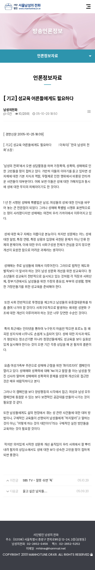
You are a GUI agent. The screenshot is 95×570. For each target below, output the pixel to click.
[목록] (89, 112)
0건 (9, 114)
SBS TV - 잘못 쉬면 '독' (38, 480)
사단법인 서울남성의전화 (22, 6)
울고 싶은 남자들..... (35, 491)
